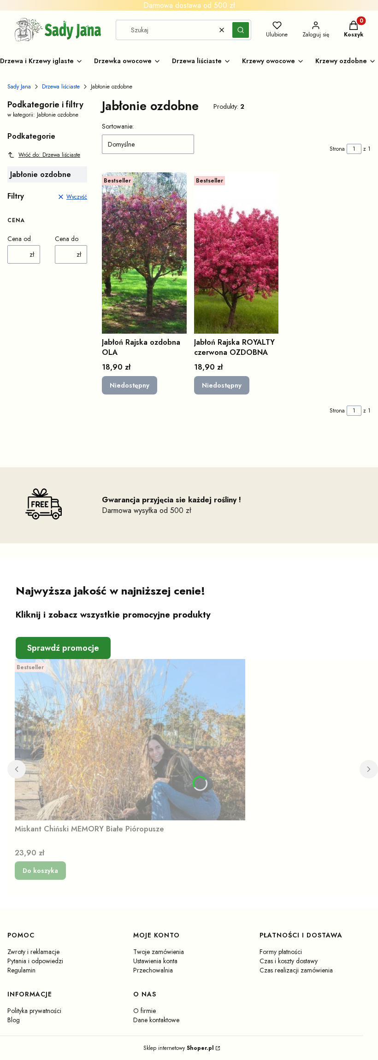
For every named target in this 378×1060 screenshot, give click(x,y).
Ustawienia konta (155, 961)
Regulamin (21, 970)
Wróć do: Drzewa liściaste (49, 155)
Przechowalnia (153, 970)
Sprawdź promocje (63, 648)
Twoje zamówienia (158, 951)
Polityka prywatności (34, 1010)
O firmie (144, 1010)
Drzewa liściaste (61, 86)
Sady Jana (19, 86)
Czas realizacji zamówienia (296, 970)
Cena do (66, 238)
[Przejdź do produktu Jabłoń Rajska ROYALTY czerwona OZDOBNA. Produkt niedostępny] (236, 253)
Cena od (19, 238)
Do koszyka (40, 870)
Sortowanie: (118, 126)
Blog (13, 1020)
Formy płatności (281, 951)
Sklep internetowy (178, 1048)
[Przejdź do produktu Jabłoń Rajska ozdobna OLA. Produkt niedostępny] (144, 253)
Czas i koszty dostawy (289, 961)
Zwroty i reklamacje (33, 951)
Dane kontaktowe (156, 1020)
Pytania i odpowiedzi (35, 961)
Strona (337, 149)
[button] (240, 30)
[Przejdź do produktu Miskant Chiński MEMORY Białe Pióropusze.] (130, 739)
